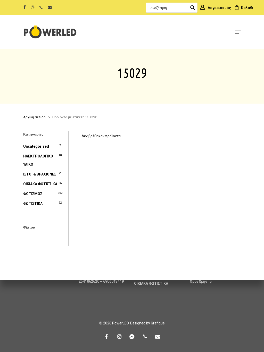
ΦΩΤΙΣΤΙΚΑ (33, 204)
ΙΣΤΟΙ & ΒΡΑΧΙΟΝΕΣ (39, 174)
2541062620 (89, 281)
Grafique (158, 323)
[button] (238, 32)
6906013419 (113, 281)
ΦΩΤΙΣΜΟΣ (32, 194)
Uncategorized (36, 146)
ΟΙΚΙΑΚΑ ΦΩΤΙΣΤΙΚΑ (40, 184)
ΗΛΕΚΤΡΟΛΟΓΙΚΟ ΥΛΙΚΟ (38, 160)
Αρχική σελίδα (34, 117)
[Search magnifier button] (192, 7)
